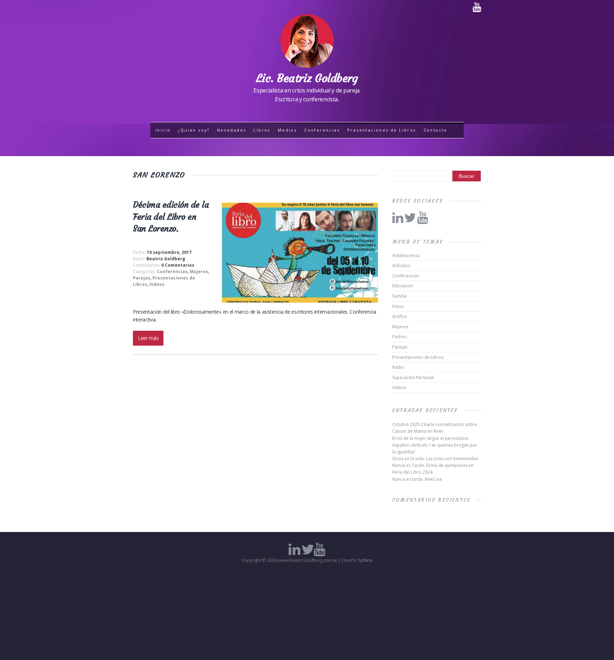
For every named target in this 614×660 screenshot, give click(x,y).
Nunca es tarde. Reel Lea (417, 479)
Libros (261, 130)
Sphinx (365, 560)
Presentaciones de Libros (381, 130)
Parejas (141, 278)
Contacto (435, 130)
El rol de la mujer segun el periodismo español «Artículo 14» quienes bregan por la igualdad (434, 445)
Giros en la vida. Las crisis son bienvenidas (435, 459)
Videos (157, 284)
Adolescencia (405, 255)
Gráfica (399, 316)
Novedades (231, 130)
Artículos (401, 265)
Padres (399, 337)
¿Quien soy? (193, 130)
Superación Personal (413, 377)
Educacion (402, 286)
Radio (398, 367)
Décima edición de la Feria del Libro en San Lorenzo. (171, 216)
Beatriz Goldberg (165, 259)
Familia (399, 296)
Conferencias (322, 130)
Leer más (148, 338)
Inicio (163, 130)
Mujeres (199, 271)
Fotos (398, 306)
